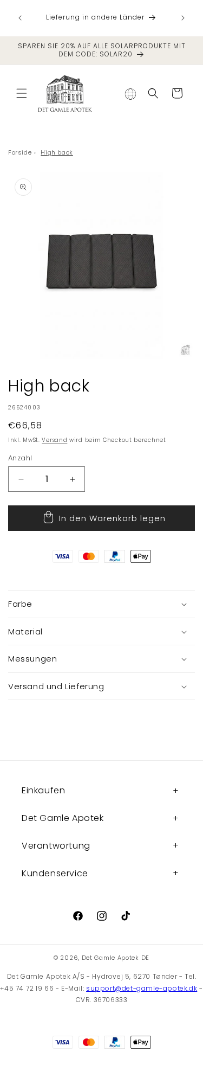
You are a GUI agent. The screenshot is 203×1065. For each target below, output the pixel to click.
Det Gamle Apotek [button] (63, 818)
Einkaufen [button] (43, 790)
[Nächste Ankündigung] (183, 18)
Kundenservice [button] (55, 873)
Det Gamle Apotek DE (115, 957)
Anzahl (20, 458)
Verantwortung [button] (56, 845)
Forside (19, 152)
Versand (54, 440)
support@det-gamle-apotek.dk (141, 988)
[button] (22, 93)
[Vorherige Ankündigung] (20, 18)
